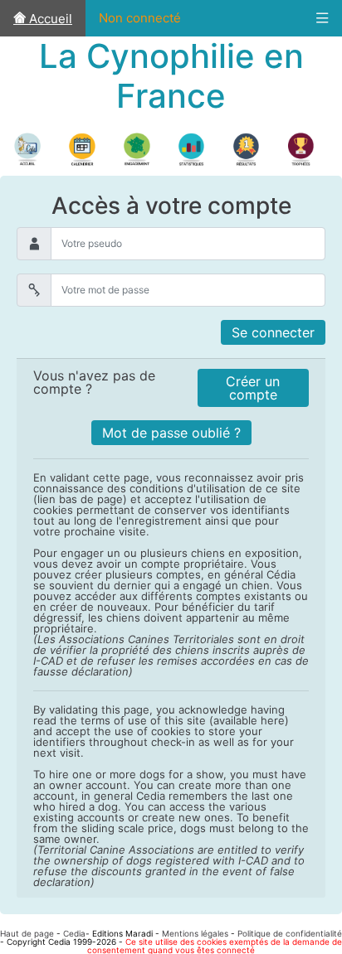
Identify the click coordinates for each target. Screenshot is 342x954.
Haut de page (27, 933)
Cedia (74, 933)
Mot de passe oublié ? (171, 432)
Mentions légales (195, 933)
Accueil (49, 19)
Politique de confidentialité (289, 933)
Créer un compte (253, 388)
